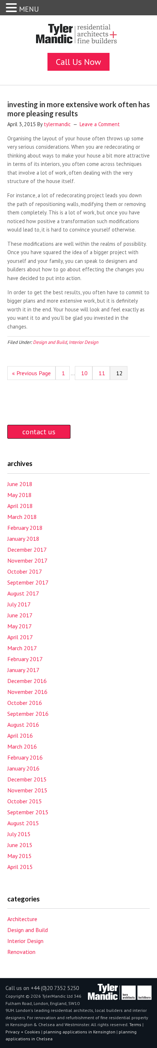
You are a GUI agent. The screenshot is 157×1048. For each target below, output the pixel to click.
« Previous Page (31, 374)
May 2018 (19, 494)
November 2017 (27, 560)
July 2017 (19, 604)
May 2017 (19, 626)
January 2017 (23, 670)
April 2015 (20, 866)
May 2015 (19, 855)
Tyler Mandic (78, 36)
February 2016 (25, 757)
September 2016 (28, 713)
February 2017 (25, 659)
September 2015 (28, 812)
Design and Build (50, 342)
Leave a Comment (100, 124)
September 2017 (28, 582)
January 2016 (23, 768)
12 (120, 374)
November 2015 (27, 790)
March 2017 (22, 648)
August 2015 (23, 823)
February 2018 (25, 527)
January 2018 (23, 538)
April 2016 (20, 735)
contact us (38, 431)
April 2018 (20, 505)
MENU (29, 9)
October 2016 (24, 702)
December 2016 (27, 680)
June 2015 (19, 845)
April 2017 (20, 637)
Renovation (21, 951)
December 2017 (27, 549)
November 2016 (27, 691)
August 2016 (23, 724)
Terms (135, 1024)
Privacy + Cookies (22, 1032)
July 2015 (19, 834)
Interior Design (83, 342)
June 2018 (19, 484)
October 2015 (24, 801)
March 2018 (22, 516)
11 (102, 374)
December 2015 (27, 779)
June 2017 (19, 615)
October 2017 (24, 571)
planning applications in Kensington (79, 1032)
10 (85, 374)
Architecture (22, 919)
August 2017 (23, 593)
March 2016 (22, 746)
